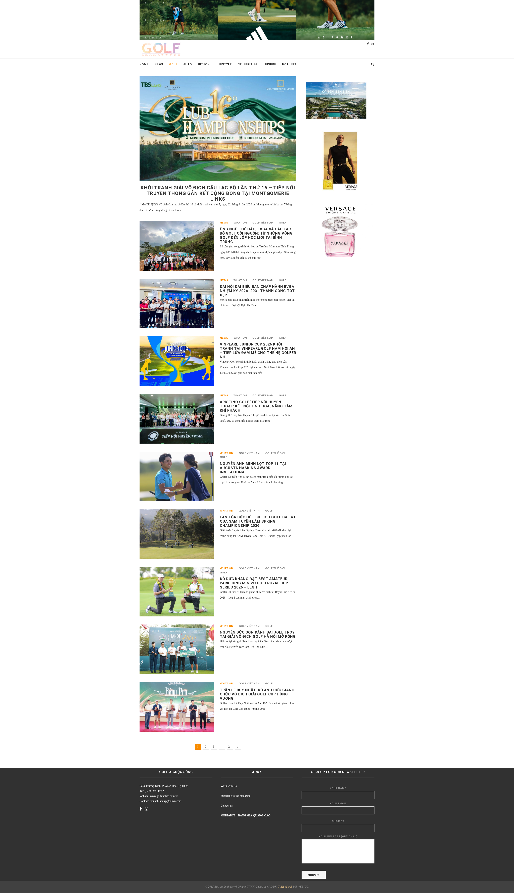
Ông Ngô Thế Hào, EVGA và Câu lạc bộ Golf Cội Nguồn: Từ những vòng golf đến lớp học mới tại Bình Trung (256, 235)
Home (144, 64)
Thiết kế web (285, 886)
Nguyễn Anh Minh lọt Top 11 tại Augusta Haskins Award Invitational (253, 467)
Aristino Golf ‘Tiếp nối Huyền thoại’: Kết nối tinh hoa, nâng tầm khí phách (256, 406)
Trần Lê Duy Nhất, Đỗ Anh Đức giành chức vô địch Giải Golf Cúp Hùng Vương (257, 694)
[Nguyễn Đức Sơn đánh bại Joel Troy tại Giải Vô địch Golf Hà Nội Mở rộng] (177, 649)
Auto (187, 64)
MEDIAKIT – (229, 815)
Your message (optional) (338, 836)
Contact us (227, 805)
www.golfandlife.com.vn (163, 796)
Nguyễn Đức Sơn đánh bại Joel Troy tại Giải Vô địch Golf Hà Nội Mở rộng (258, 634)
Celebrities (247, 64)
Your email (338, 803)
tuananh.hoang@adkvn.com (165, 801)
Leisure (269, 64)
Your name (338, 788)
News (159, 64)
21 (230, 746)
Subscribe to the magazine (235, 795)
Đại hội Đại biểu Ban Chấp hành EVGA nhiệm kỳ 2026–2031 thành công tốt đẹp (257, 290)
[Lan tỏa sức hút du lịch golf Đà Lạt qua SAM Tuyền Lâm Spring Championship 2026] (177, 534)
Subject (338, 821)
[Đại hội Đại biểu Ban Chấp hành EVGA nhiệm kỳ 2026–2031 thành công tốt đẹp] (177, 303)
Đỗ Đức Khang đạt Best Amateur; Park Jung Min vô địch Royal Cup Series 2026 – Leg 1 (254, 583)
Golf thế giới (275, 453)
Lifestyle (224, 64)
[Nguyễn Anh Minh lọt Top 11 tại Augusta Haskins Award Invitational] (177, 476)
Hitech (204, 64)
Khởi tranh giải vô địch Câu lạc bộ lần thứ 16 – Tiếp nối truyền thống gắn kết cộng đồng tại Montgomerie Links (218, 193)
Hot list (289, 64)
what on (240, 222)
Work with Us (229, 785)
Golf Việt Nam (262, 222)
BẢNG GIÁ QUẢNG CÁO (254, 815)
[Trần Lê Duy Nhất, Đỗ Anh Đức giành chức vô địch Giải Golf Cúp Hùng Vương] (177, 707)
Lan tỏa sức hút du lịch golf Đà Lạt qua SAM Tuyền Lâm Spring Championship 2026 (258, 521)
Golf (173, 64)
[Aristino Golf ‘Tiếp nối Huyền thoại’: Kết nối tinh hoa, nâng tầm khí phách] (177, 419)
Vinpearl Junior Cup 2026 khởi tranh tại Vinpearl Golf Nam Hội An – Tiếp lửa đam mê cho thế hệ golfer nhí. (258, 350)
